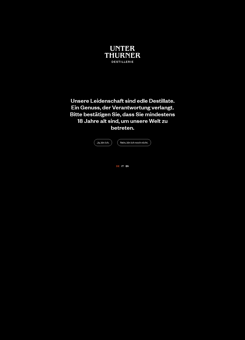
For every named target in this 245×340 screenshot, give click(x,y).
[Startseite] (122, 54)
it (122, 166)
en (127, 166)
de (117, 166)
